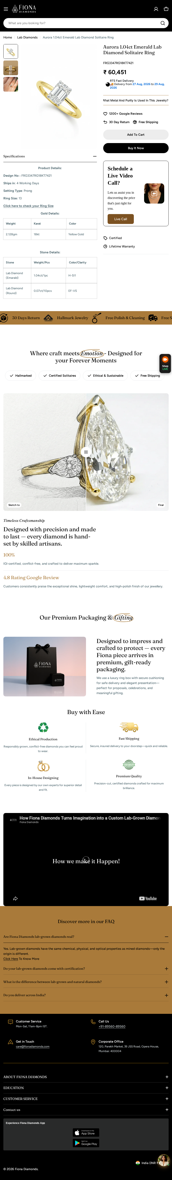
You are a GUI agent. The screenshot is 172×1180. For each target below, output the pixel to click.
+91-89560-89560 (112, 1026)
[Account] (156, 9)
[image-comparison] (86, 452)
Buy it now (136, 148)
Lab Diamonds (27, 37)
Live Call (120, 219)
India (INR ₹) (150, 1163)
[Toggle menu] (5, 9)
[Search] (162, 23)
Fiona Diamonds (26, 1169)
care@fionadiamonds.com (33, 1046)
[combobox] (86, 23)
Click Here (10, 959)
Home (7, 37)
